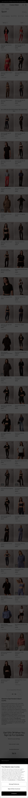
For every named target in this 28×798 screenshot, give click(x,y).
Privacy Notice (21, 779)
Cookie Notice (11, 779)
